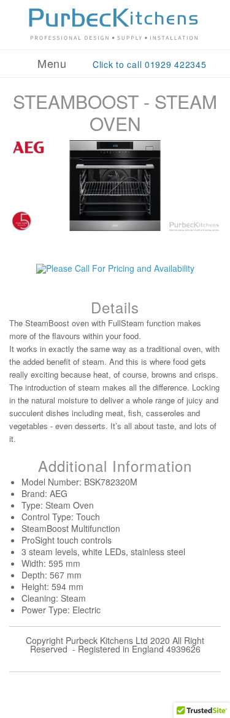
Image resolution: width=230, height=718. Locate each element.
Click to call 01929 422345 (150, 64)
